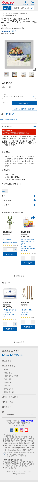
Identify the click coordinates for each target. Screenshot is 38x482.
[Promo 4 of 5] (21, 276)
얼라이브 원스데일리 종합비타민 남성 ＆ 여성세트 (27, 242)
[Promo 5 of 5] (23, 276)
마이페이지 (8, 382)
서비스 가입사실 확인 (9, 468)
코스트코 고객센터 (11, 350)
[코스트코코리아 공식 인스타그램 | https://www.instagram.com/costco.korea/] (22, 431)
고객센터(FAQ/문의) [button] (10, 397)
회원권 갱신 (8, 373)
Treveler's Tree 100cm (10, 242)
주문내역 (7, 386)
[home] (8, 3)
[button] (32, 8)
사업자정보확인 (27, 450)
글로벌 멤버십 (9, 392)
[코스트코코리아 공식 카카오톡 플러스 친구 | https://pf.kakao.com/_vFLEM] (17, 431)
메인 (2, 13)
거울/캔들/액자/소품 (9, 16)
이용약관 (16, 421)
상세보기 (5, 191)
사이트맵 (7, 421)
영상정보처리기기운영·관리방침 (19, 423)
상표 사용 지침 (19, 425)
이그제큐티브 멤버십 (11, 376)
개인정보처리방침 (27, 421)
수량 (2, 103)
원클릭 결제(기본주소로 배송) (24, 109)
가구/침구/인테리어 (12, 13)
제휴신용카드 (8, 389)
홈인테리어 (23, 13)
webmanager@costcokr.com (18, 448)
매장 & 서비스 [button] (7, 402)
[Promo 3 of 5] (19, 276)
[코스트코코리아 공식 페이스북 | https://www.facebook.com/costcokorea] (12, 431)
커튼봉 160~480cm (27, 310)
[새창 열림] (5, 454)
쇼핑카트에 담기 (24, 103)
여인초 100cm (7, 239)
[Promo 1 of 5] (14, 276)
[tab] (19, 361)
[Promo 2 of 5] (17, 276)
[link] (6, 113)
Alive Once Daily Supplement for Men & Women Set (28, 248)
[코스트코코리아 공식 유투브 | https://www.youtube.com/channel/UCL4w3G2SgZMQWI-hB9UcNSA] (26, 431)
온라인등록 (8, 379)
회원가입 (7, 369)
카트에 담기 (10, 254)
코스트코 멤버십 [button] (8, 366)
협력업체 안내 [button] (7, 407)
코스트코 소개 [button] (7, 361)
